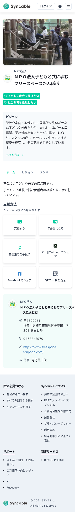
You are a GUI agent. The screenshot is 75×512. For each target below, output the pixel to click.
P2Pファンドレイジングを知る (57, 402)
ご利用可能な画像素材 (57, 411)
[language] (60, 6)
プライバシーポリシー (57, 423)
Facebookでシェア (19, 280)
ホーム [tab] (11, 172)
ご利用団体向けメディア (20, 472)
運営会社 (49, 417)
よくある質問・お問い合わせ (20, 462)
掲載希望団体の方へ (56, 394)
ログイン (46, 6)
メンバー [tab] (45, 172)
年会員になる (55, 228)
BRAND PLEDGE (54, 460)
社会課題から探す (17, 394)
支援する (19, 228)
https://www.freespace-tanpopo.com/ (40, 349)
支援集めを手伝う (19, 254)
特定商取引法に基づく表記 (57, 438)
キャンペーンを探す (19, 406)
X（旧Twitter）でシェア (55, 254)
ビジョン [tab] (27, 172)
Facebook (13, 487)
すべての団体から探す (20, 400)
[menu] (68, 6)
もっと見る (13, 154)
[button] (55, 276)
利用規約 (49, 429)
